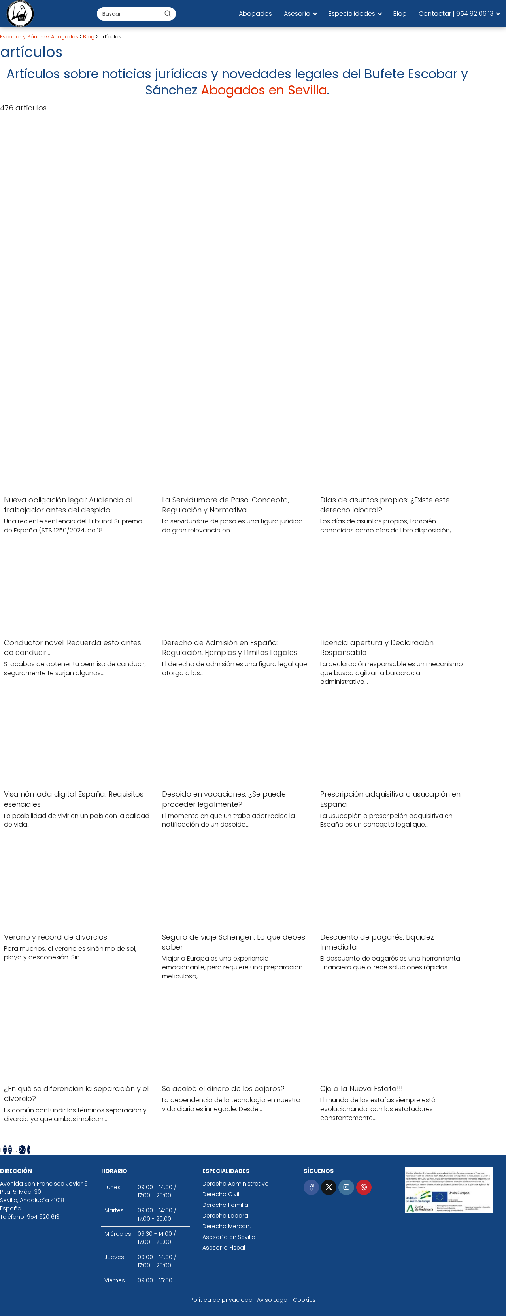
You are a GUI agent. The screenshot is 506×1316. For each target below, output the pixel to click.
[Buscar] (167, 13)
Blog (400, 13)
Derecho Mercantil (228, 1226)
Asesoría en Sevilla (228, 1237)
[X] (328, 1187)
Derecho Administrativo (235, 1184)
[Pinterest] (364, 1187)
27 (22, 1149)
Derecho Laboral (225, 1216)
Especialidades (352, 13)
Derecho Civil (220, 1194)
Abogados (255, 13)
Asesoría (297, 13)
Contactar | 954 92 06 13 (456, 13)
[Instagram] (346, 1187)
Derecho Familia (225, 1205)
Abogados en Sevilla (264, 90)
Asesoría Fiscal (223, 1248)
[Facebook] (311, 1187)
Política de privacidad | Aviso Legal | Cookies (253, 1300)
